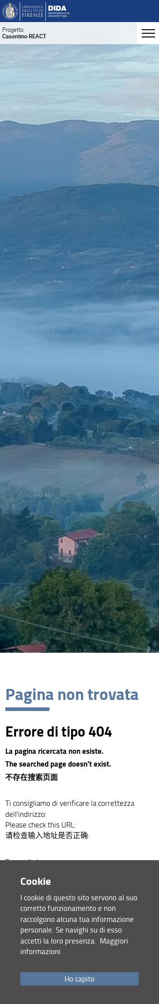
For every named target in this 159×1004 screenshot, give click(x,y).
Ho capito (79, 979)
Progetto (24, 32)
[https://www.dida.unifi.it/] (35, 11)
